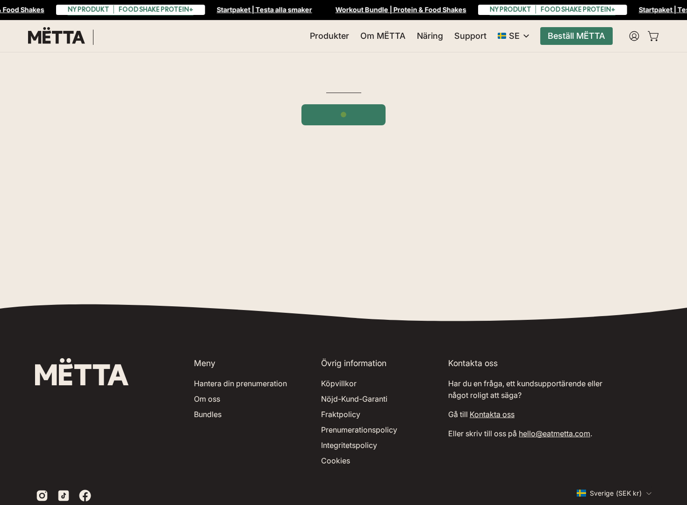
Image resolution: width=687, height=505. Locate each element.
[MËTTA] (60, 36)
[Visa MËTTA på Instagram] (42, 496)
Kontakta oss (492, 414)
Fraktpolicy (340, 414)
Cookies (335, 460)
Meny (204, 363)
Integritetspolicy (349, 445)
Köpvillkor (339, 383)
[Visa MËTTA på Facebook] (85, 496)
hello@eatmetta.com (554, 433)
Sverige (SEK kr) (616, 493)
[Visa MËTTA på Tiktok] (64, 496)
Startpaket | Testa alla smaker (264, 10)
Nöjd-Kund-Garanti (354, 399)
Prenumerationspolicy (359, 429)
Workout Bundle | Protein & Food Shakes (401, 10)
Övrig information (353, 363)
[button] (329, 36)
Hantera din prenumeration (240, 383)
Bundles (208, 414)
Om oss (207, 399)
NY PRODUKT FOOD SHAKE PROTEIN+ (130, 9)
